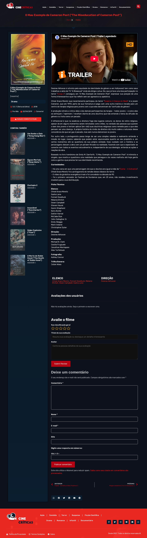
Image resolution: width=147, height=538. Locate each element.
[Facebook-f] (109, 522)
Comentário (57, 383)
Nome (54, 414)
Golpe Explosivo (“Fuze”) (34, 231)
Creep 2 (60, 94)
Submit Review (60, 364)
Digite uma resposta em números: (66, 448)
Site (53, 437)
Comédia (52, 7)
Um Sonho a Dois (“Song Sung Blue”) (36, 135)
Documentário (124, 7)
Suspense (70, 7)
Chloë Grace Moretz (60, 281)
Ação (44, 7)
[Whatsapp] (138, 522)
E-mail (54, 426)
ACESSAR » (31, 138)
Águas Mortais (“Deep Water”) (34, 161)
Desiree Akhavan (108, 281)
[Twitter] (115, 522)
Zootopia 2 (32, 185)
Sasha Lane (78, 283)
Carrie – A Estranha (128, 169)
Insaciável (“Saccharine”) (34, 209)
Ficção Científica (83, 7)
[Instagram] (121, 522)
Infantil (113, 7)
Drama (95, 7)
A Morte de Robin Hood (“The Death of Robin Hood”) (35, 258)
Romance (104, 7)
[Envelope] (132, 522)
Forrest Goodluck (77, 281)
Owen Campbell (65, 283)
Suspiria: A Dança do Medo (116, 101)
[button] (138, 6)
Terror (61, 7)
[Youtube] (126, 522)
